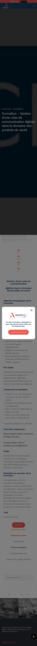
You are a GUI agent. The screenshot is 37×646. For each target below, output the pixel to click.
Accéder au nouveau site (18, 332)
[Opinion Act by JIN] (18, 320)
